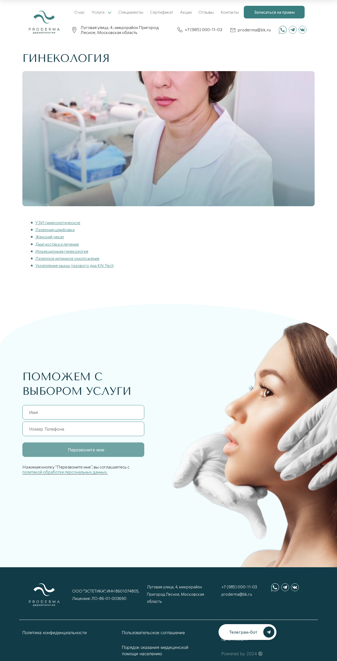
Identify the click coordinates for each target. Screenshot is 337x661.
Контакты (230, 11)
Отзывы (206, 11)
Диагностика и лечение (57, 243)
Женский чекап (49, 236)
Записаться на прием (274, 11)
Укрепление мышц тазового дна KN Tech (74, 265)
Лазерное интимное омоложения (67, 258)
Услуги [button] (98, 11)
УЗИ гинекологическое (57, 222)
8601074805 (126, 591)
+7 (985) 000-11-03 (239, 586)
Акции (186, 11)
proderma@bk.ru (236, 594)
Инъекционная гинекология (61, 251)
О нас (79, 11)
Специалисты (130, 11)
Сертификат (161, 11)
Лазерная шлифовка (55, 229)
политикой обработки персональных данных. (65, 471)
